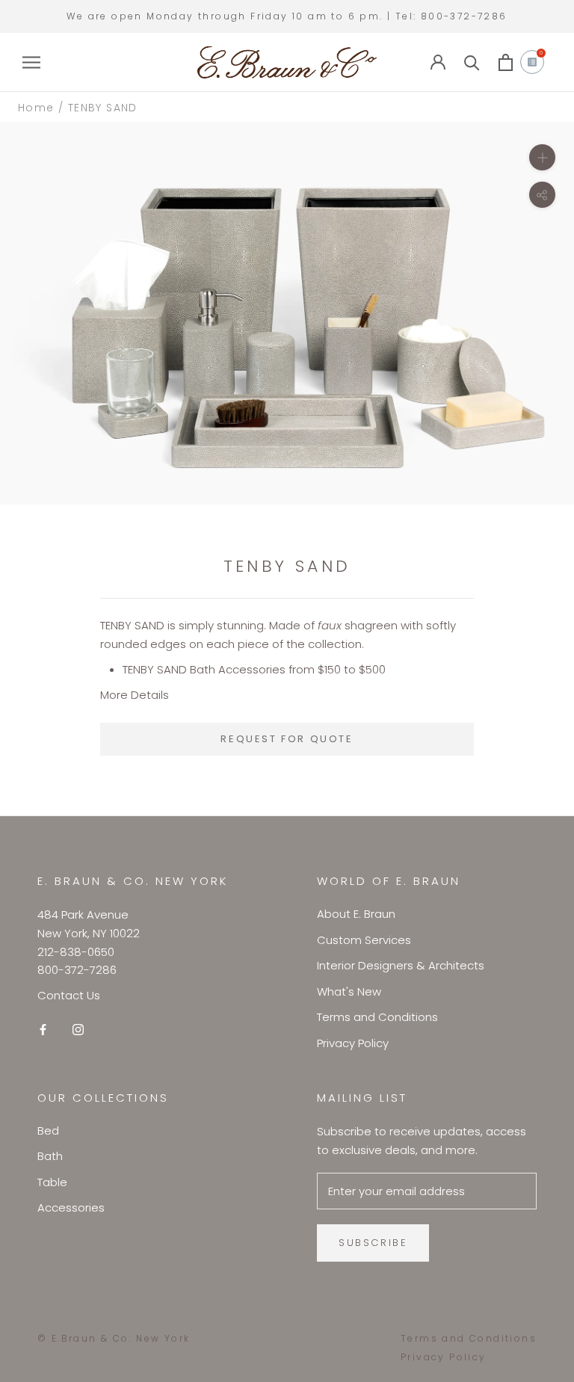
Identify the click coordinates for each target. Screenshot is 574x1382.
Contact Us (68, 995)
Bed (48, 1130)
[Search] (472, 62)
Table (52, 1182)
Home (36, 107)
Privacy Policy (353, 1043)
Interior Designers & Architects (400, 965)
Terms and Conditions (377, 1017)
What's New (349, 991)
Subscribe (373, 1243)
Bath (50, 1156)
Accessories (71, 1207)
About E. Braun (356, 914)
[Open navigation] (31, 62)
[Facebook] (43, 1029)
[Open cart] (506, 62)
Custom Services (364, 940)
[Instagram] (78, 1029)
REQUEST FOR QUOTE (286, 739)
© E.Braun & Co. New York (114, 1338)
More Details (134, 695)
